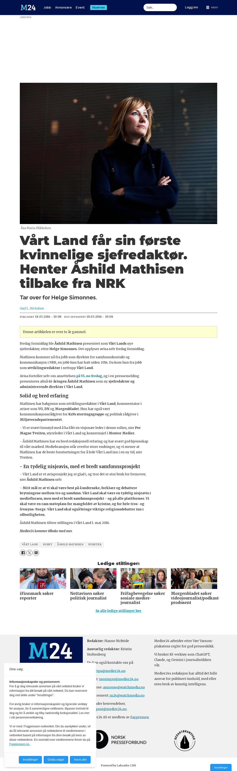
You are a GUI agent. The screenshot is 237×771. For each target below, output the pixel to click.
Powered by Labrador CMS (118, 765)
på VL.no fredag (89, 376)
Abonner (98, 7)
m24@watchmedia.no (127, 695)
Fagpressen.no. (19, 744)
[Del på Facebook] (23, 553)
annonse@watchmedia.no (124, 687)
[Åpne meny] (212, 7)
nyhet (48, 544)
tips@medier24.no (111, 671)
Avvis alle (80, 759)
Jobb (47, 7)
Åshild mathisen (70, 544)
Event (80, 7)
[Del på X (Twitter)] (29, 553)
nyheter (95, 544)
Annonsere (63, 7)
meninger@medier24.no (118, 679)
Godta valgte (56, 759)
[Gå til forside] (28, 7)
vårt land (30, 544)
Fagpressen (139, 717)
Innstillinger (221, 767)
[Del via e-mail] (36, 553)
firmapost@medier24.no (107, 709)
